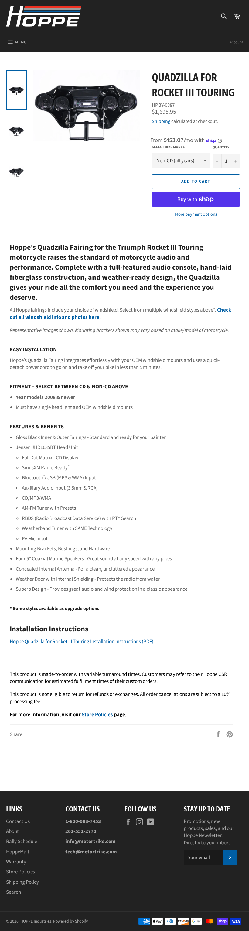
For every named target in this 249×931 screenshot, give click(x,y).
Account (236, 42)
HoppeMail (17, 851)
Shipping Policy (22, 882)
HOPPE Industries (35, 921)
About (12, 831)
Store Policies (97, 714)
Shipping (161, 121)
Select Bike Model (168, 147)
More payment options (196, 214)
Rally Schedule (21, 841)
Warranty (16, 861)
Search (13, 892)
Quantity (221, 147)
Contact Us (18, 821)
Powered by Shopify (70, 921)
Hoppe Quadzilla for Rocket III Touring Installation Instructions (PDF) (81, 641)
